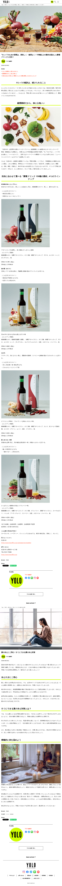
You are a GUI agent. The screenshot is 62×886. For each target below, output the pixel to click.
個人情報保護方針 (26, 878)
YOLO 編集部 (28, 574)
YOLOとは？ (12, 875)
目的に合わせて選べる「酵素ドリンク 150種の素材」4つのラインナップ (19, 75)
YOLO (6, 4)
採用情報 (44, 875)
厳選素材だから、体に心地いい (9, 73)
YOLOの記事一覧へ (31, 594)
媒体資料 (36, 875)
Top (2, 4)
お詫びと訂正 (36, 878)
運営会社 (29, 875)
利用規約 (51, 875)
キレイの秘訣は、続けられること (10, 71)
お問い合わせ (21, 875)
